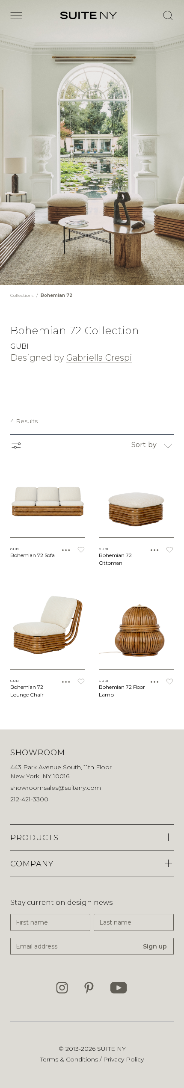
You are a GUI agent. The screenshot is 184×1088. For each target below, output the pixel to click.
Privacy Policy (123, 1059)
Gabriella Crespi (99, 358)
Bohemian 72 (56, 295)
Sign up (155, 946)
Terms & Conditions (70, 1059)
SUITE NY (111, 1048)
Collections (22, 295)
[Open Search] (168, 15)
